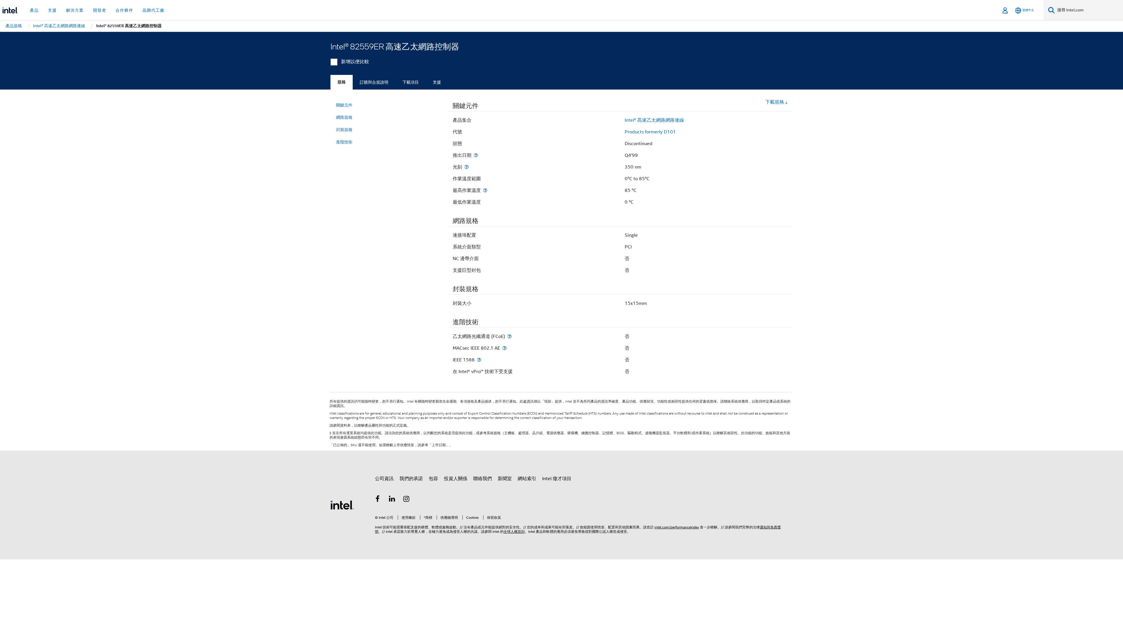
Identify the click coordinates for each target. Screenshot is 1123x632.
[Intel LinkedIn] (392, 499)
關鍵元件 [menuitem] (344, 105)
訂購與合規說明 (374, 82)
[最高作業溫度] (485, 190)
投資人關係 (455, 479)
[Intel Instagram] (406, 499)
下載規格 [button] (774, 102)
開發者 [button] (99, 10)
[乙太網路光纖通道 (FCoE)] (509, 336)
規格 (341, 82)
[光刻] (466, 166)
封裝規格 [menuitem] (344, 129)
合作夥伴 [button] (124, 10)
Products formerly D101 (650, 132)
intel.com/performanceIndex (676, 527)
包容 (433, 479)
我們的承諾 (411, 479)
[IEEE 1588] (479, 359)
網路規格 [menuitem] (344, 117)
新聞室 (505, 479)
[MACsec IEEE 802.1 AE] (504, 348)
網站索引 (527, 479)
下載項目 (410, 82)
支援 (437, 82)
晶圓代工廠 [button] (153, 10)
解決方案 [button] (75, 10)
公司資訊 (384, 479)
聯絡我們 (482, 479)
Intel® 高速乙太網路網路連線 (654, 120)
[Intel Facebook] (378, 499)
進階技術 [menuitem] (344, 142)
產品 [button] (34, 10)
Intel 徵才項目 (556, 479)
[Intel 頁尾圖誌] (342, 505)
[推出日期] (476, 155)
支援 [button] (52, 10)
